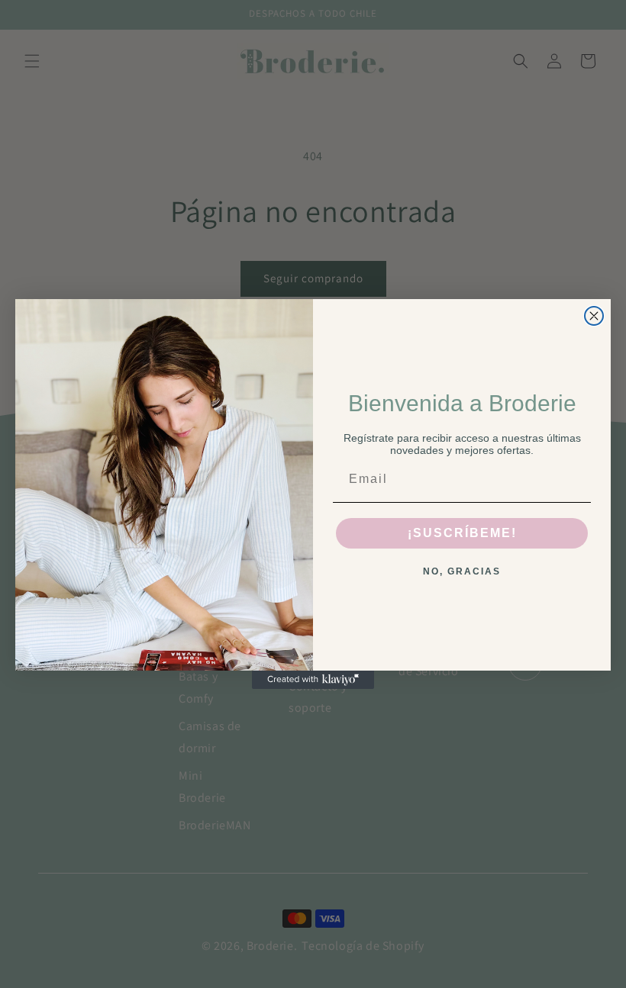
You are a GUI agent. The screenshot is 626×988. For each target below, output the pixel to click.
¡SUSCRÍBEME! (462, 532)
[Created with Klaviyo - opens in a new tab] (313, 680)
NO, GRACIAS (462, 571)
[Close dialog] (594, 316)
